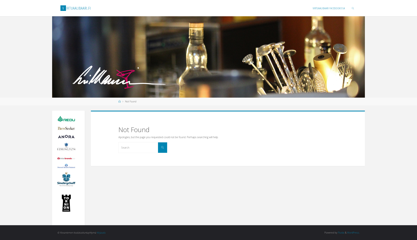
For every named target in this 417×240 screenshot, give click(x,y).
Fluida (340, 232)
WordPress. (353, 232)
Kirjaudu (101, 232)
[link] (353, 8)
